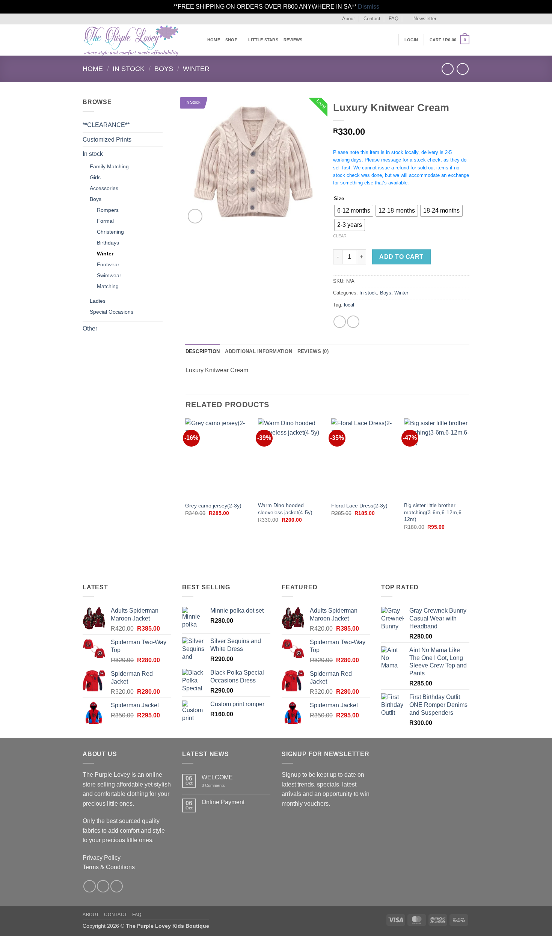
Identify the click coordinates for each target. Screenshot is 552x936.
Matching (108, 286)
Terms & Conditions (109, 867)
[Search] (390, 40)
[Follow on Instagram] (451, 18)
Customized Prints (107, 139)
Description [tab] (203, 351)
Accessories (104, 188)
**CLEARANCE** (106, 125)
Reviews (293, 40)
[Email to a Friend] (353, 322)
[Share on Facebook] (339, 322)
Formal (105, 221)
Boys (163, 68)
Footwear (108, 264)
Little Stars (263, 40)
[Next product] (447, 69)
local (349, 305)
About (348, 18)
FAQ (393, 18)
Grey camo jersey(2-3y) (213, 506)
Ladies (98, 301)
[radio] (354, 210)
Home (213, 40)
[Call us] (465, 18)
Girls (95, 177)
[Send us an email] (458, 18)
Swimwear (109, 275)
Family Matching (109, 166)
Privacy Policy (102, 857)
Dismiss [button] (368, 6)
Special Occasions (111, 312)
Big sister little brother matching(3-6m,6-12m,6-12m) (433, 512)
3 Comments (224, 785)
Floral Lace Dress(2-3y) (359, 506)
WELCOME (217, 777)
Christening (110, 232)
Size (339, 198)
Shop (231, 40)
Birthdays (108, 243)
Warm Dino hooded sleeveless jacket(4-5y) (285, 508)
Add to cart (401, 257)
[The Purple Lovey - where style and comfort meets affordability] (139, 40)
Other (90, 328)
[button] (421, 19)
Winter (196, 68)
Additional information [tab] (258, 351)
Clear (340, 236)
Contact (371, 18)
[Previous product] (462, 69)
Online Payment (223, 802)
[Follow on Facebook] (444, 18)
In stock (129, 68)
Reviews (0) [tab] (313, 351)
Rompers (108, 210)
